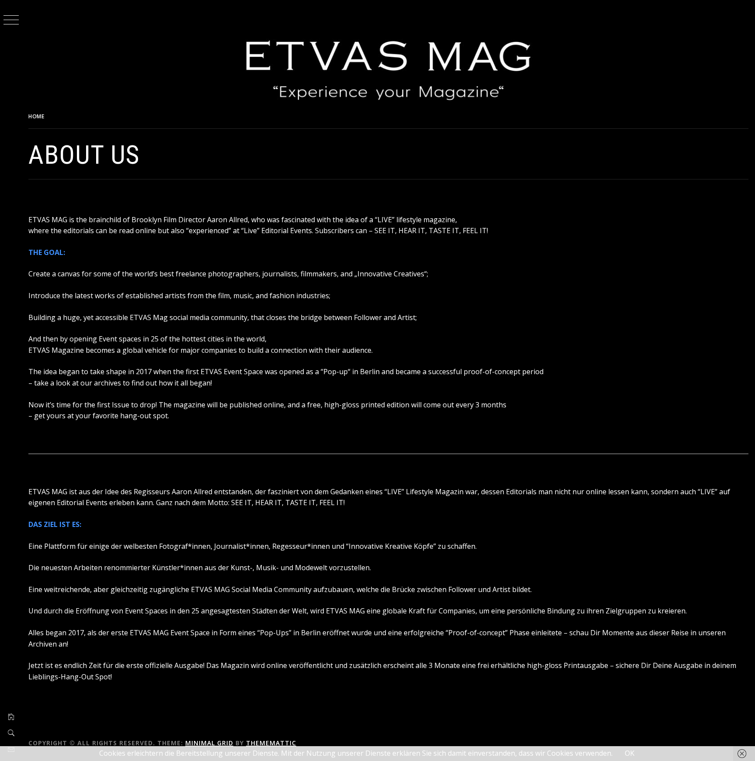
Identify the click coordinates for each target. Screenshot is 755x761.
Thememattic (271, 743)
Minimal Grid (209, 743)
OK (629, 753)
